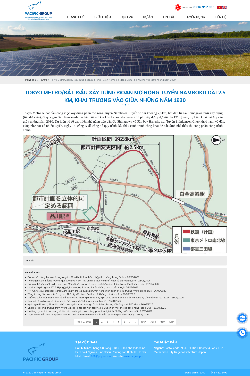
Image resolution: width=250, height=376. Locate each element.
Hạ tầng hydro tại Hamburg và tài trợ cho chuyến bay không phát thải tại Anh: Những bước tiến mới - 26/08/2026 (90, 311)
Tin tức (169, 17)
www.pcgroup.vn (134, 356)
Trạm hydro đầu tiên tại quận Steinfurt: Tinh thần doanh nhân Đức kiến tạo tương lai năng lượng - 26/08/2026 (88, 314)
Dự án (148, 17)
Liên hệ (220, 17)
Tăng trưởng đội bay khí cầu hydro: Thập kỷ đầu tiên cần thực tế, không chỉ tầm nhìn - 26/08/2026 (81, 294)
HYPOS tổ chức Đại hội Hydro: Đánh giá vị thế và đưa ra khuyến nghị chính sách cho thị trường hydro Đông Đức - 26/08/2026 (97, 290)
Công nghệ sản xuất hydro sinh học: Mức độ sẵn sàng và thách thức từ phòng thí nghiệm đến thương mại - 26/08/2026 (93, 284)
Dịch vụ (127, 17)
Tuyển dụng (195, 17)
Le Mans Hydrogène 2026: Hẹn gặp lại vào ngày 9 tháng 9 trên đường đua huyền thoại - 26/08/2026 (83, 287)
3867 (143, 321)
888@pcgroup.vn (101, 356)
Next (162, 321)
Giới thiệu (102, 17)
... (135, 321)
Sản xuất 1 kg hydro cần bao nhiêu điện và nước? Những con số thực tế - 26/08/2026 (74, 300)
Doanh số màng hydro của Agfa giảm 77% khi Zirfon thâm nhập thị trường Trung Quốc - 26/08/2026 (83, 277)
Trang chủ (75, 17)
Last (171, 321)
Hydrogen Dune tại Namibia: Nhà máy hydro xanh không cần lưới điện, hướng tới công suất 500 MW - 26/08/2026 (90, 304)
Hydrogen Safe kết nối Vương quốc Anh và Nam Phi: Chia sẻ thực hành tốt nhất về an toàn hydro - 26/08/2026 (89, 280)
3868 (153, 321)
